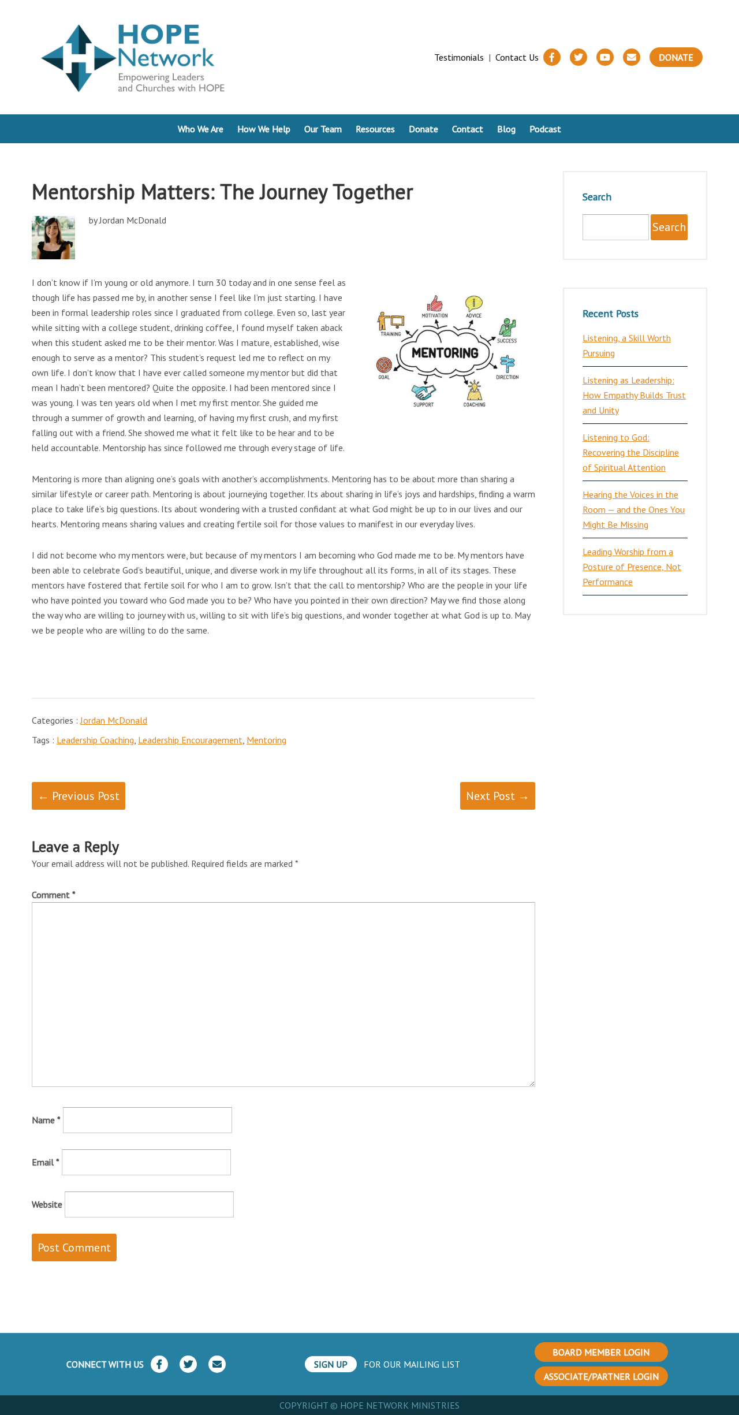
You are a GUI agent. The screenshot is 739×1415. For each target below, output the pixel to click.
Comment (54, 894)
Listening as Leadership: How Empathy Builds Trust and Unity (634, 395)
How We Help (263, 128)
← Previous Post (79, 795)
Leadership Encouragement (190, 740)
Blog (506, 128)
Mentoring (266, 740)
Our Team (323, 128)
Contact (467, 128)
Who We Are (200, 128)
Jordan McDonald (113, 720)
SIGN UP (331, 1364)
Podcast (545, 128)
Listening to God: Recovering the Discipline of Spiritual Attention (631, 452)
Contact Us (517, 57)
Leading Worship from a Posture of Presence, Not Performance (632, 566)
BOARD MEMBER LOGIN (601, 1352)
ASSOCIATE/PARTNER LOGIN (601, 1376)
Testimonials (459, 57)
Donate (676, 57)
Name (46, 1120)
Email (45, 1162)
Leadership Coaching (95, 740)
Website (47, 1204)
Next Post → (497, 795)
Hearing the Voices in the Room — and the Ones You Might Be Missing (634, 509)
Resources (375, 128)
